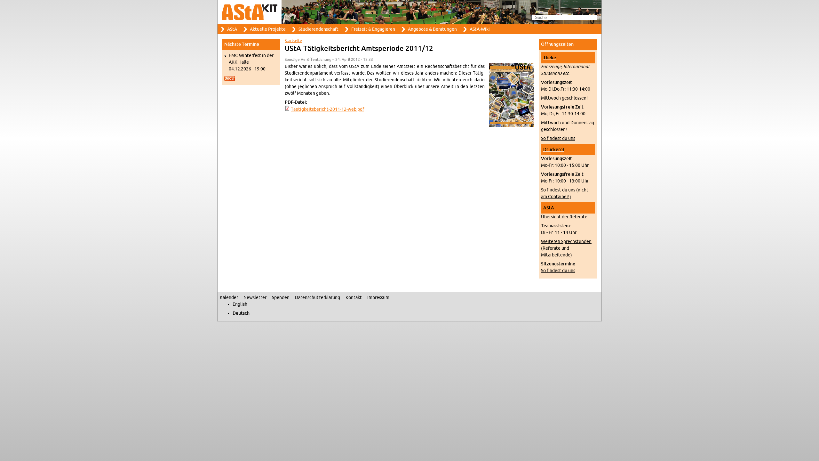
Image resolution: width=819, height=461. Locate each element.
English (240, 304)
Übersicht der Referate (564, 216)
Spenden (281, 297)
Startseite (293, 41)
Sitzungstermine (558, 264)
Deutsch (241, 313)
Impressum (378, 297)
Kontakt (354, 297)
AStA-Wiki (480, 29)
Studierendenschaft (318, 29)
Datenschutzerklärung (317, 297)
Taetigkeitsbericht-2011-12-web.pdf (327, 109)
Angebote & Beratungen (432, 29)
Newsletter (254, 297)
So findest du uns (558, 138)
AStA (232, 29)
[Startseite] (409, 12)
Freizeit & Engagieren (373, 29)
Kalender (229, 297)
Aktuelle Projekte (268, 29)
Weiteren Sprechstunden (566, 241)
